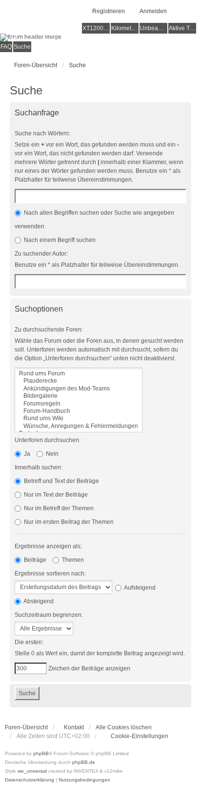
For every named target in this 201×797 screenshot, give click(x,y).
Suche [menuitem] (22, 46)
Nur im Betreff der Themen (58, 508)
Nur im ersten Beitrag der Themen (68, 522)
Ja (26, 453)
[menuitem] (134, 736)
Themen (72, 559)
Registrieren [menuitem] (108, 11)
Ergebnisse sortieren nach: (50, 573)
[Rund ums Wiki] (78, 418)
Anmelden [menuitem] (153, 11)
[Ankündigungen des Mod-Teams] (78, 388)
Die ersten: (29, 642)
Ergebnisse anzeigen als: (48, 546)
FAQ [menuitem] (6, 46)
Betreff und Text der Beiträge (60, 481)
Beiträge (34, 559)
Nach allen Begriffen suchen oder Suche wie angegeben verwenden (94, 219)
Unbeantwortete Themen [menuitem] (153, 28)
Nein (51, 453)
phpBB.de (83, 762)
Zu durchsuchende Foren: (49, 329)
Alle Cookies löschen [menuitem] (124, 727)
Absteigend (38, 601)
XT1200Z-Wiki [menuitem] (96, 28)
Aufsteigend (139, 587)
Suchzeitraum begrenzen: (49, 615)
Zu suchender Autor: (41, 253)
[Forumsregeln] (78, 404)
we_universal (32, 771)
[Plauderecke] (78, 381)
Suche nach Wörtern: (42, 133)
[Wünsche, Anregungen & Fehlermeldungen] (78, 426)
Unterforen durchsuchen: (47, 440)
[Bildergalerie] (78, 396)
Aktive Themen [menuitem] (182, 28)
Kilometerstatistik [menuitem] (125, 28)
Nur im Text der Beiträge (55, 494)
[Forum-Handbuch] (78, 411)
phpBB (41, 753)
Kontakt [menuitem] (74, 727)
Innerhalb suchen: (38, 467)
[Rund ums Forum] (78, 373)
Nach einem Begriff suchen (59, 240)
